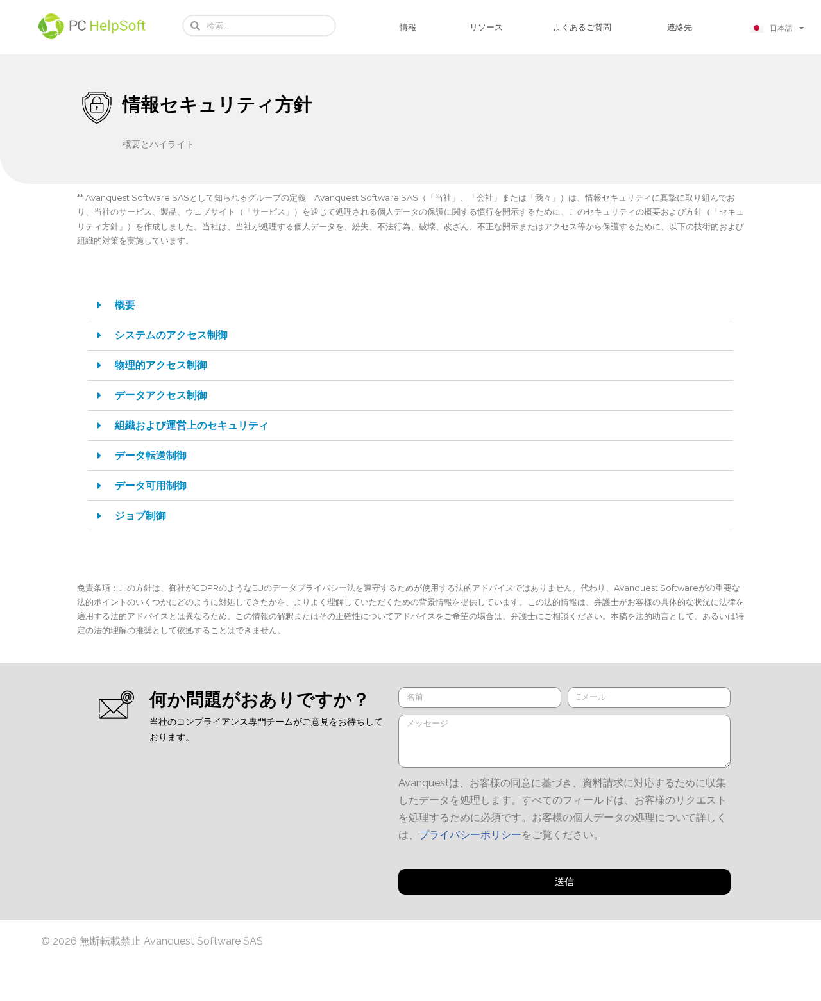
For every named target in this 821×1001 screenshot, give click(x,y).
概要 (125, 305)
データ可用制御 (151, 485)
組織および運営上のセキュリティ (192, 425)
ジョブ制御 (140, 515)
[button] (408, 27)
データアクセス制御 (161, 395)
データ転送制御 (151, 455)
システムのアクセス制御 (171, 335)
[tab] (410, 305)
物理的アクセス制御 (161, 365)
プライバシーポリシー (470, 835)
